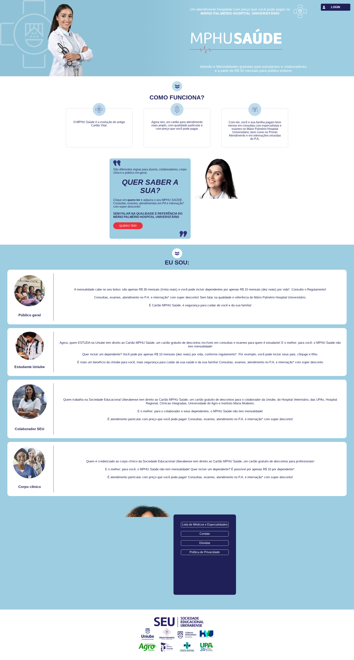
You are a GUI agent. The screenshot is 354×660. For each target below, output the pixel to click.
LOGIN (335, 7)
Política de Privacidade (205, 552)
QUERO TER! (128, 225)
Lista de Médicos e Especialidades (205, 524)
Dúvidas (204, 543)
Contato (204, 533)
